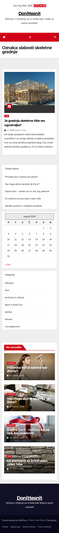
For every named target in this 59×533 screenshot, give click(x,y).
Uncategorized (12, 326)
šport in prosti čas (14, 305)
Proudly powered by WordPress (15, 520)
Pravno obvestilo (44, 527)
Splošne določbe (29, 527)
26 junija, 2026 (16, 376)
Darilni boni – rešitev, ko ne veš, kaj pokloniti (27, 191)
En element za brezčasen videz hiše (23, 198)
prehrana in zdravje (14, 297)
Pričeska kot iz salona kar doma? (21, 177)
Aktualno (9, 283)
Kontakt (5, 527)
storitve (8, 312)
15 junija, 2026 (16, 469)
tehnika (8, 319)
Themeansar (51, 520)
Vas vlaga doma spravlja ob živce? (22, 184)
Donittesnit (29, 13)
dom (6, 116)
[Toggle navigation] (30, 37)
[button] (55, 37)
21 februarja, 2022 (16, 130)
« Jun (7, 264)
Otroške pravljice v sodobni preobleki (23, 206)
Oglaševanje (15, 527)
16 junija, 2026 (16, 438)
